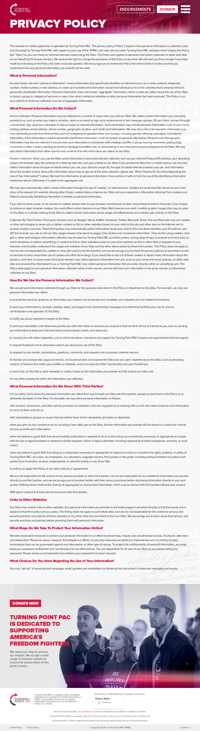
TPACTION (113, 694)
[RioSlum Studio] (18, 9)
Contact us (185, 728)
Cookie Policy (16, 728)
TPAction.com (144, 716)
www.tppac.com (88, 712)
